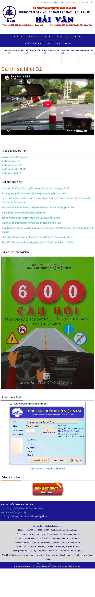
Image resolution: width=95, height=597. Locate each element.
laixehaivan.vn (53, 564)
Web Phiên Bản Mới (44, 2)
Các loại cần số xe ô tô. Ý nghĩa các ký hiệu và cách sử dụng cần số (35, 188)
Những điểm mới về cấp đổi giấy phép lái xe (23, 213)
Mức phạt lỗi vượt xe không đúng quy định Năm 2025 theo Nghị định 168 (38, 207)
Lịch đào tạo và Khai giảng (14, 157)
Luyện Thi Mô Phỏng (80, 2)
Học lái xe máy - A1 (10, 161)
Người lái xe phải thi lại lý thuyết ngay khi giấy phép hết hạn (31, 223)
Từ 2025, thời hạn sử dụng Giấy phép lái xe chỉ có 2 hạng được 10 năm (37, 242)
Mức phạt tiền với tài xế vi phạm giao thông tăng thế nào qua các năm (36, 237)
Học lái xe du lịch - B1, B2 (13, 169)
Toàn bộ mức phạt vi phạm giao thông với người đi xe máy (31, 218)
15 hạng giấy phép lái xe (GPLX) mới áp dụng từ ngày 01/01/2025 (34, 193)
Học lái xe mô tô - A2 (11, 165)
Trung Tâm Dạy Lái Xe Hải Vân (19, 516)
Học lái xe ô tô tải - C (11, 173)
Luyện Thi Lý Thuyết (62, 2)
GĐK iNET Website (34, 566)
